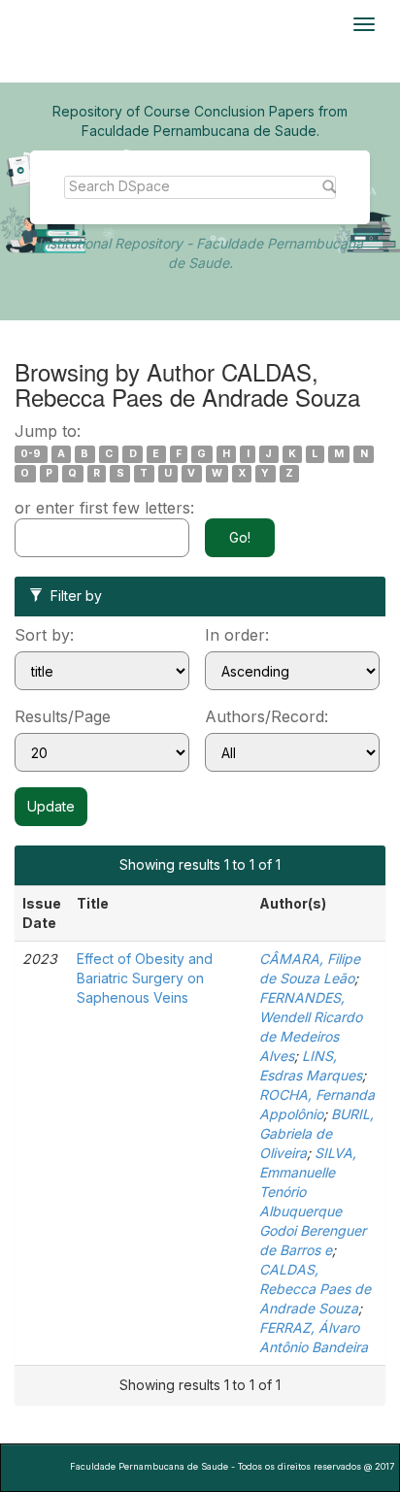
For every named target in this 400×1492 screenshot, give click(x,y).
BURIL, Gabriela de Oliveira (316, 1133)
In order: (237, 635)
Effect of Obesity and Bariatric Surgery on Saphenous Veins (145, 978)
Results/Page (63, 716)
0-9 (30, 454)
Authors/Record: (266, 716)
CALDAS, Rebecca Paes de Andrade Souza (315, 1288)
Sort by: (44, 635)
